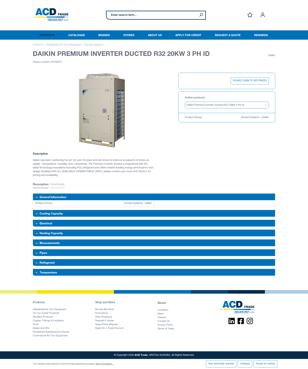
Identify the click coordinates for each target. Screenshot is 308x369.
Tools (35, 324)
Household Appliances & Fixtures (51, 332)
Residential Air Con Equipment (49, 309)
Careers (162, 317)
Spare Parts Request (106, 324)
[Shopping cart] (273, 11)
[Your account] (262, 15)
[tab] (40, 184)
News (161, 314)
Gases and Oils (41, 328)
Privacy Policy (165, 325)
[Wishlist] (250, 15)
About (162, 302)
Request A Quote (104, 321)
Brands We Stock (104, 309)
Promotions (101, 313)
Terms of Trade (166, 329)
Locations (163, 310)
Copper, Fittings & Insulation (48, 321)
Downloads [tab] (57, 184)
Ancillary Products (43, 317)
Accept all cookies (265, 364)
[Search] (201, 15)
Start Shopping (103, 317)
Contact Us (164, 321)
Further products (194, 98)
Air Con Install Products (46, 313)
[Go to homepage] (50, 14)
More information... (105, 364)
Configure (245, 364)
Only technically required (221, 364)
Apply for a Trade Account (109, 328)
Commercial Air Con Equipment (50, 336)
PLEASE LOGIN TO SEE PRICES (249, 81)
